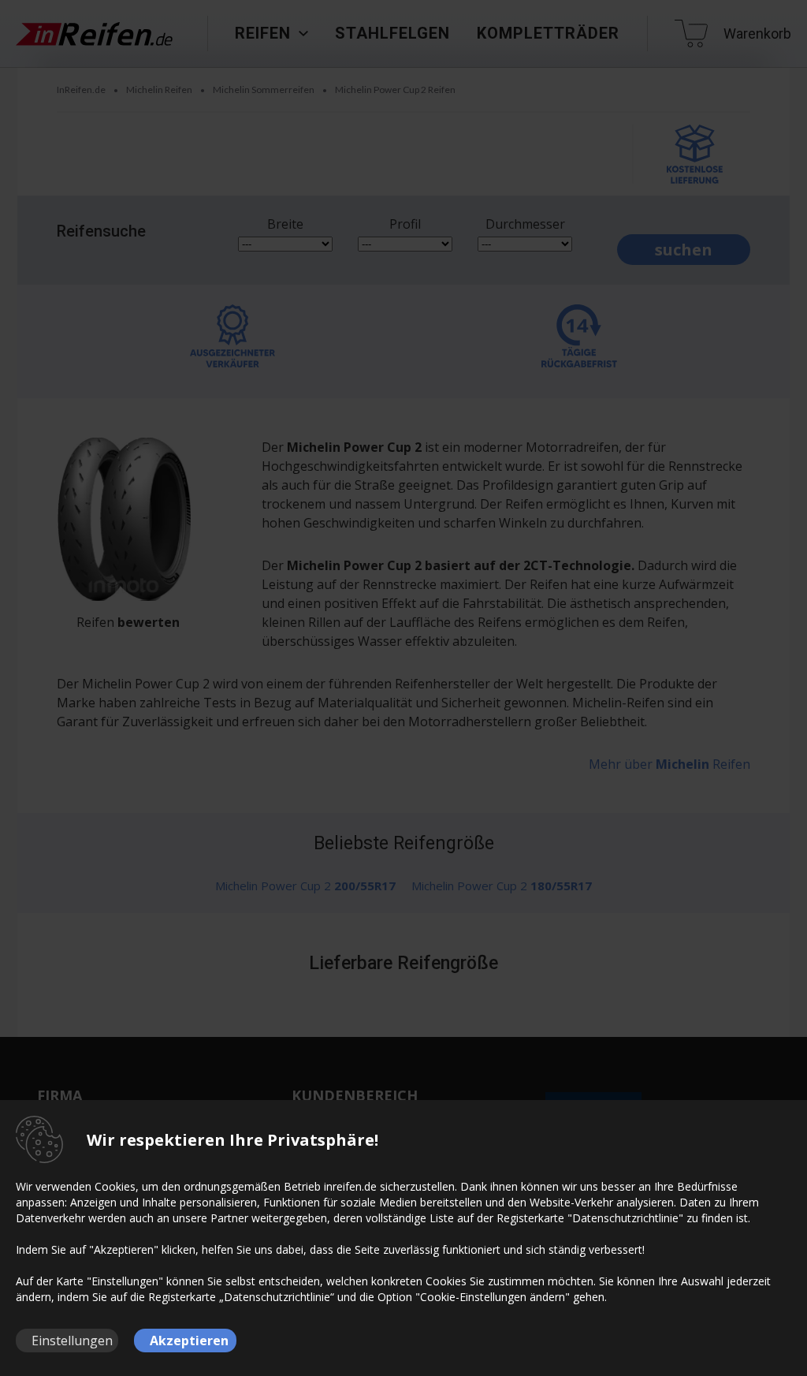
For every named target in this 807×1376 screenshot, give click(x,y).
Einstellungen (72, 1340)
